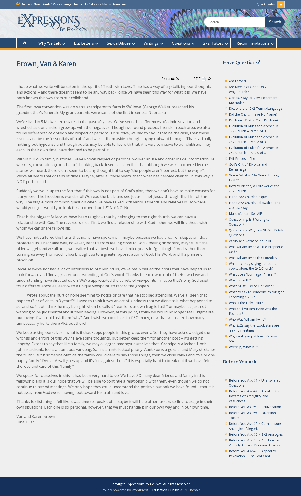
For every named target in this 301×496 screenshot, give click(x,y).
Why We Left (49, 43)
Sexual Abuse (119, 43)
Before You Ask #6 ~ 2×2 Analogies (256, 434)
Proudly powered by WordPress (124, 490)
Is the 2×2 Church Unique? (248, 197)
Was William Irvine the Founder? (253, 257)
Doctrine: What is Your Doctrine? (253, 120)
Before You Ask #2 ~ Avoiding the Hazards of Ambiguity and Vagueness (254, 396)
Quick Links (266, 4)
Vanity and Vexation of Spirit (250, 241)
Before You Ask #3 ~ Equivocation (255, 407)
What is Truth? (240, 280)
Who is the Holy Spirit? (246, 303)
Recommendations (253, 43)
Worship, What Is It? (244, 347)
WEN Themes (190, 490)
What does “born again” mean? (252, 274)
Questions (181, 43)
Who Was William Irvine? (247, 319)
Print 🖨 (168, 78)
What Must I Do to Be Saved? (251, 286)
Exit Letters (84, 43)
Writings (151, 43)
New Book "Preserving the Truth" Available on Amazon (79, 4)
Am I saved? (238, 81)
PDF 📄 (199, 78)
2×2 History (213, 43)
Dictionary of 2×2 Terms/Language (255, 108)
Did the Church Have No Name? (253, 114)
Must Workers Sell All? (245, 213)
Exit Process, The (242, 158)
